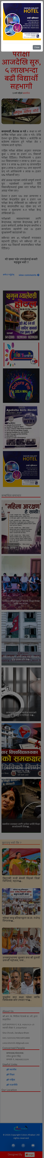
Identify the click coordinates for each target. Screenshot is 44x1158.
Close (36, 47)
